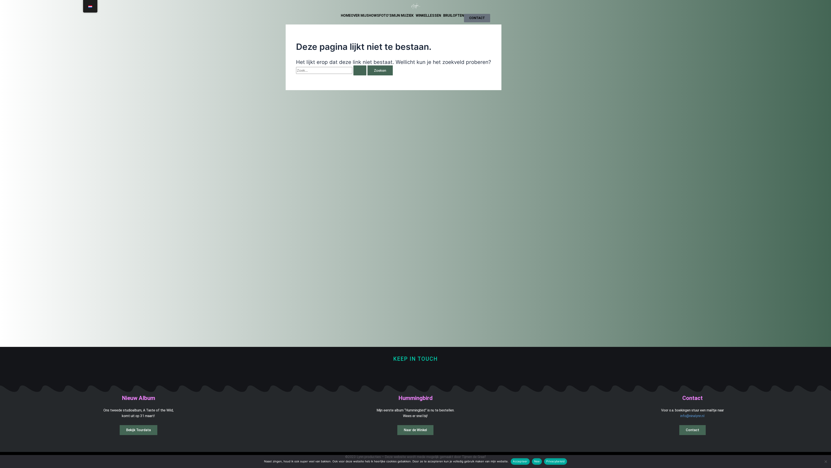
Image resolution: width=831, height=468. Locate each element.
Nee (537, 461)
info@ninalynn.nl (692, 416)
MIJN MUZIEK (403, 15)
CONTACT (477, 18)
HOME (346, 15)
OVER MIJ (358, 15)
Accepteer (520, 461)
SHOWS (372, 15)
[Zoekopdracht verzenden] (359, 70)
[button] (404, 15)
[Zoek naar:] (331, 70)
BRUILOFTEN (453, 15)
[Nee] (825, 461)
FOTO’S (385, 15)
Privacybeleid (555, 461)
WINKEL (422, 15)
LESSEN (434, 15)
